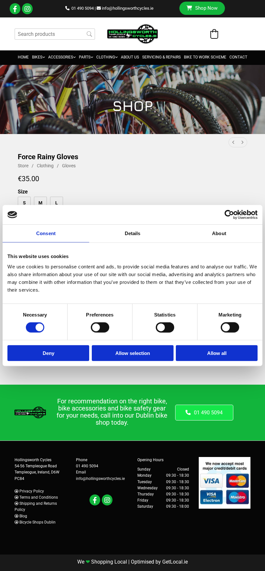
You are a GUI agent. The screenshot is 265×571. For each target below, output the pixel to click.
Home (23, 57)
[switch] (100, 327)
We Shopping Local (102, 562)
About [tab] (219, 233)
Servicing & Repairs (161, 57)
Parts (84, 57)
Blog (23, 516)
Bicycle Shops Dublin (37, 522)
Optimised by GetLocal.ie (159, 562)
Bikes (37, 57)
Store (23, 165)
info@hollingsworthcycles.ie (128, 8)
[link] (38, 57)
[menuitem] (233, 142)
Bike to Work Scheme (205, 57)
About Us (130, 57)
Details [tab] (133, 233)
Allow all (217, 353)
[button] (202, 8)
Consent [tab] (46, 233)
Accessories (60, 57)
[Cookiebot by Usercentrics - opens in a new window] (229, 215)
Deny (48, 353)
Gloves (69, 165)
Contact (238, 57)
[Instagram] (27, 9)
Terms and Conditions (38, 497)
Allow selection (132, 353)
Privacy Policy (31, 491)
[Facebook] (15, 9)
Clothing (105, 57)
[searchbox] (55, 34)
